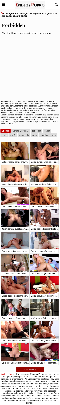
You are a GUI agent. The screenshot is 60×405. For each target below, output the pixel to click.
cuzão (13, 135)
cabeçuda (36, 131)
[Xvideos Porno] (30, 5)
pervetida (44, 135)
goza (34, 135)
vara (54, 135)
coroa (4, 135)
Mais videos (30, 369)
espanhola (24, 135)
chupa (47, 131)
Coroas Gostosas (20, 131)
